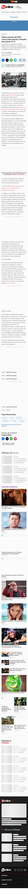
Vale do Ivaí (19, 12)
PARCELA (22, 421)
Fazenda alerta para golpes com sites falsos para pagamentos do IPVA (12, 188)
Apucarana (6, 12)
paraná (14, 421)
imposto (5, 417)
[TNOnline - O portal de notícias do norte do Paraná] (7, 6)
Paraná (24, 12)
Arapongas (12, 12)
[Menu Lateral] (2, 12)
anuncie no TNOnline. (18, 174)
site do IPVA (11, 283)
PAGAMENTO (6, 421)
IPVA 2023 (12, 95)
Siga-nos (20, 60)
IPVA (12, 417)
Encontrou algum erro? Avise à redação (11, 425)
